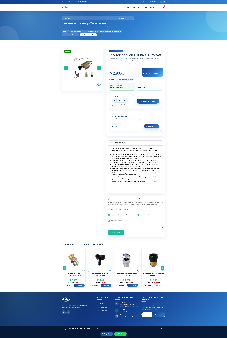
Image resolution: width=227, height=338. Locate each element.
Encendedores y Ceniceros (70, 35)
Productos (136, 7)
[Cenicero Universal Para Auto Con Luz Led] (100, 260)
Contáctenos (149, 7)
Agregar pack (152, 126)
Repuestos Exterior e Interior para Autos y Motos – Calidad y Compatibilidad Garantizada (96, 31)
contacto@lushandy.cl (126, 317)
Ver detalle (68, 285)
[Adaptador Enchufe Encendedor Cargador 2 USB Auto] (73, 260)
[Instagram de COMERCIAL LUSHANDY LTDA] (68, 312)
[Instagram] (164, 2)
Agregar (80, 285)
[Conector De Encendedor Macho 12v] (153, 260)
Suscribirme (159, 315)
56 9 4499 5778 (124, 311)
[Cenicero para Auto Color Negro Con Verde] (127, 260)
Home (128, 7)
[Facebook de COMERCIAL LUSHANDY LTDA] (64, 312)
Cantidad (115, 96)
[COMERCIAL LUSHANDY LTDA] (68, 300)
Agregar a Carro (149, 101)
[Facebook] (161, 2)
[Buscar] (158, 7)
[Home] (67, 7)
